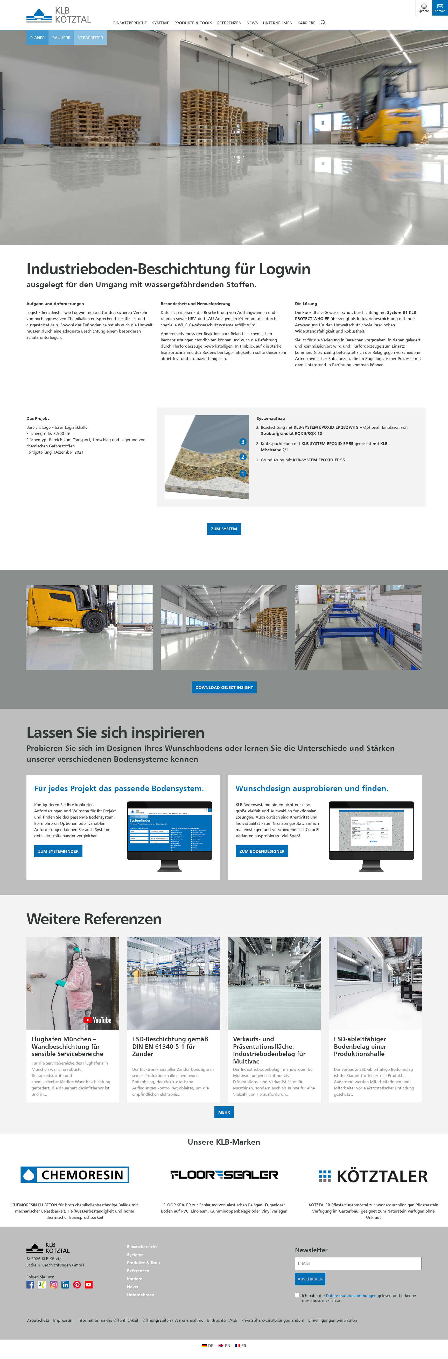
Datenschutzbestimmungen (351, 1295)
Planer (37, 37)
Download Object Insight (224, 687)
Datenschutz (37, 1320)
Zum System (224, 528)
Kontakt (440, 11)
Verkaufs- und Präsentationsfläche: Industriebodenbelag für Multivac (269, 1050)
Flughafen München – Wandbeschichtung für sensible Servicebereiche (67, 1046)
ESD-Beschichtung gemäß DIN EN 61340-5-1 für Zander (170, 1046)
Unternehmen (277, 22)
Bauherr (61, 37)
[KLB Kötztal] (58, 15)
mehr (224, 1112)
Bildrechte (216, 1320)
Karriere (307, 22)
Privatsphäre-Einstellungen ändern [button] (272, 1320)
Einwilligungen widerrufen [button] (332, 1320)
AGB (233, 1320)
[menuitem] (207, 1345)
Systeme (160, 22)
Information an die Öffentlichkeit (108, 1320)
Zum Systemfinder (58, 851)
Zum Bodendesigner (262, 851)
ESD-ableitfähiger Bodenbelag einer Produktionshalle (360, 1046)
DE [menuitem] (210, 1345)
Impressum (63, 1320)
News (252, 22)
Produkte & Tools (193, 22)
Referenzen (229, 22)
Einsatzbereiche (130, 22)
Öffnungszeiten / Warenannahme (172, 1320)
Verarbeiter (90, 37)
